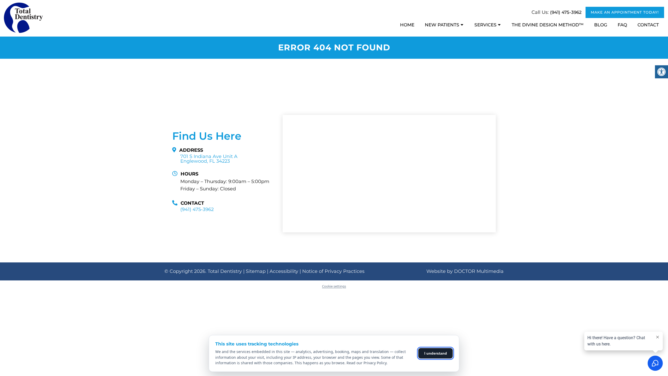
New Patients (442, 24)
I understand (435, 353)
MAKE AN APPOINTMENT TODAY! (625, 12)
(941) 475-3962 (566, 12)
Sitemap (256, 271)
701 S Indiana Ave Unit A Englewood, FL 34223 (208, 158)
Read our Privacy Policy (366, 362)
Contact (648, 24)
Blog (600, 24)
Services (485, 24)
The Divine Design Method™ (548, 24)
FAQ (622, 24)
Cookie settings (334, 286)
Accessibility (284, 271)
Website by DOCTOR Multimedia (465, 271)
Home (407, 24)
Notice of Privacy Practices (333, 271)
